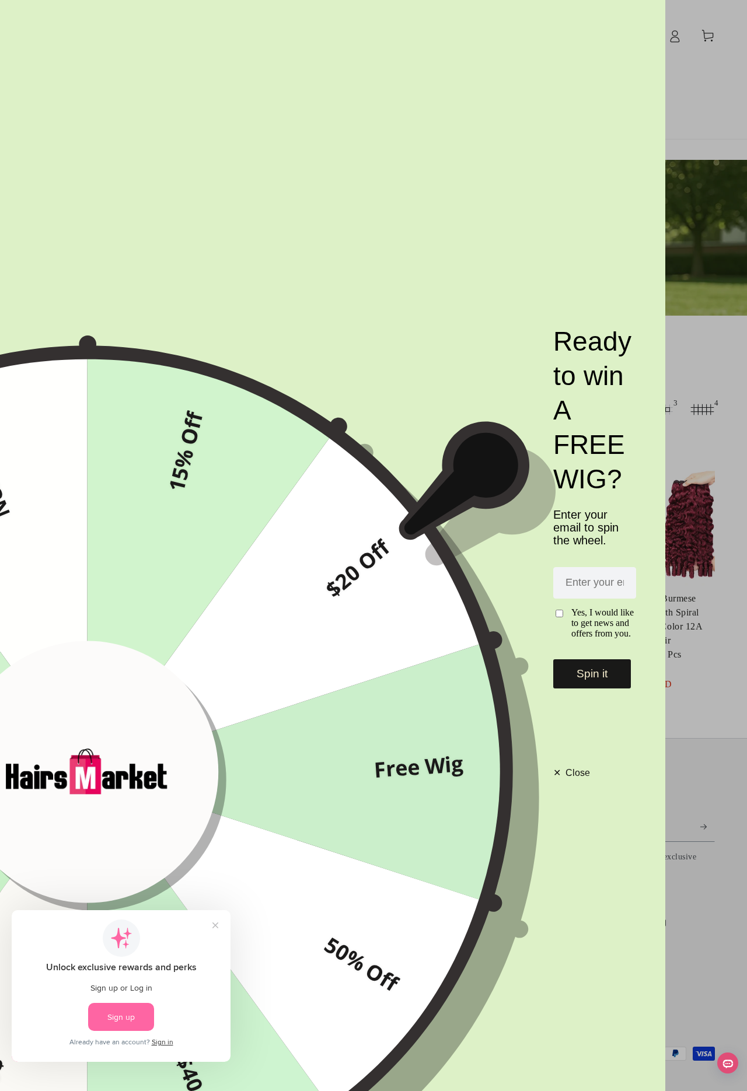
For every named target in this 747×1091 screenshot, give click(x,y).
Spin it (592, 673)
